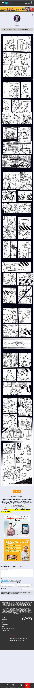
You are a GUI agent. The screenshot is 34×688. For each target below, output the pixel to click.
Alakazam (23, 636)
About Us (4, 619)
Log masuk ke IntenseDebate (5, 581)
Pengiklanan (5, 623)
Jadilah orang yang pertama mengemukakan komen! (15, 592)
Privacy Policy (5, 630)
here (28, 508)
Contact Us (5, 624)
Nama (2, 583)
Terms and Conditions (8, 628)
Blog (3, 621)
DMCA (3, 626)
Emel (18, 583)
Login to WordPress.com (15, 581)
